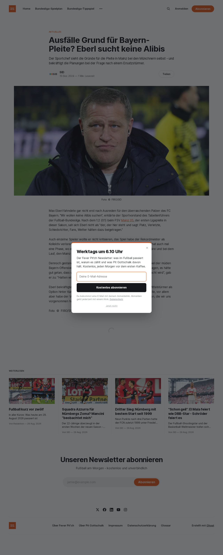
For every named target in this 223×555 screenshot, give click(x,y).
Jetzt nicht (111, 305)
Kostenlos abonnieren (111, 287)
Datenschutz (116, 299)
